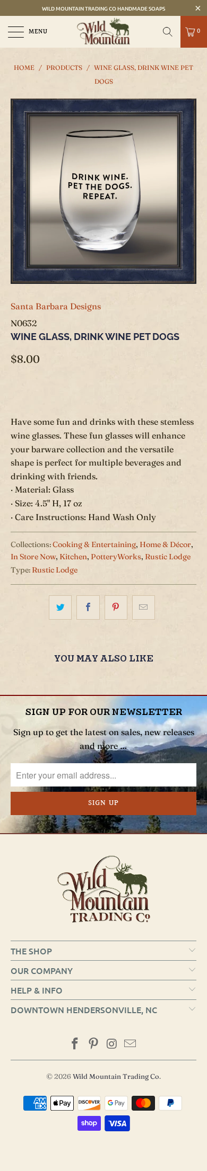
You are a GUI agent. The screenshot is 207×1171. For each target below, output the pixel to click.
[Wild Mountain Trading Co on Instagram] (112, 1044)
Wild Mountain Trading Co (116, 1076)
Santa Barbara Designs (56, 306)
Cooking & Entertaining (94, 544)
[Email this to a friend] (143, 607)
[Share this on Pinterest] (116, 607)
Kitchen (73, 556)
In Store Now (33, 556)
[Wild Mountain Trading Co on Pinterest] (94, 1044)
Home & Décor (165, 544)
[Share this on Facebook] (87, 607)
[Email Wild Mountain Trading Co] (131, 1044)
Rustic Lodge (168, 556)
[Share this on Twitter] (60, 607)
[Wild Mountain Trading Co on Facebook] (75, 1044)
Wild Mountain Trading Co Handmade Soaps (103, 8)
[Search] (168, 32)
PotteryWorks (116, 556)
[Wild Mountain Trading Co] (104, 32)
